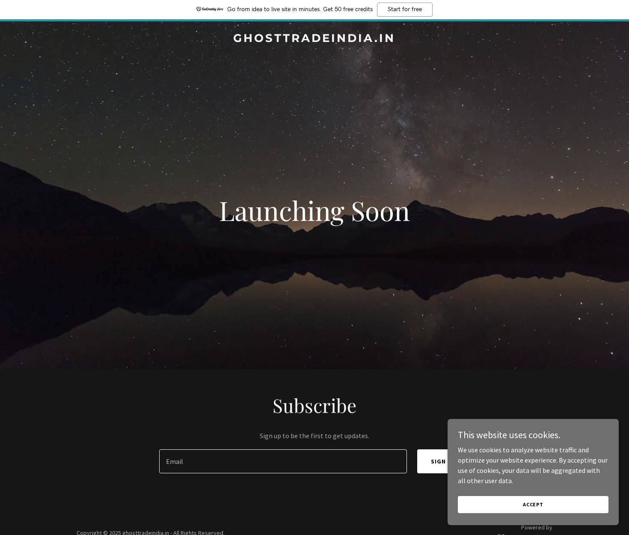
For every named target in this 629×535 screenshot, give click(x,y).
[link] (314, 39)
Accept (533, 504)
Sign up (443, 461)
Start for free (405, 9)
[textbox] (282, 461)
